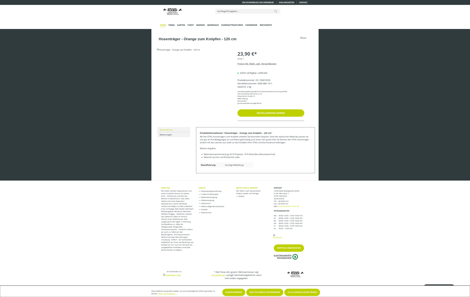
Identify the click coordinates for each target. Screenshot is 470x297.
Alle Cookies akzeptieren (302, 292)
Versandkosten (218, 275)
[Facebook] (277, 236)
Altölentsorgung (207, 200)
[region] (194, 74)
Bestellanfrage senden (271, 113)
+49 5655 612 (283, 201)
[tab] (174, 129)
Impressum (206, 203)
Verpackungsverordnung (211, 191)
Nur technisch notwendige (264, 292)
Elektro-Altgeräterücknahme (212, 206)
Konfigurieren (233, 292)
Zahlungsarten (286, 2)
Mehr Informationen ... (168, 293)
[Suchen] (275, 11)
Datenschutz (206, 212)
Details (241, 196)
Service (202, 188)
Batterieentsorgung (209, 197)
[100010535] (194, 74)
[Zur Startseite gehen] (173, 11)
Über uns (165, 188)
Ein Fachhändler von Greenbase (258, 2)
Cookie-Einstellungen (209, 194)
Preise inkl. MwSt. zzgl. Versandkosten (256, 63)
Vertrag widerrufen (289, 248)
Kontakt (303, 2)
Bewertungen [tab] (166, 134)
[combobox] (243, 11)
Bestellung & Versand (246, 188)
